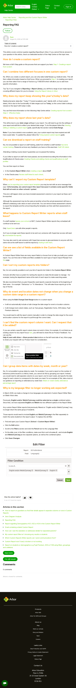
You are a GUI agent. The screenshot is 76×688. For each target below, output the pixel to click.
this (4, 260)
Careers (38, 639)
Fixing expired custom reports (49, 135)
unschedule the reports (13, 235)
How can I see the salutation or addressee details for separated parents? (31, 531)
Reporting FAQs (11, 20)
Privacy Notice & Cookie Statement (38, 652)
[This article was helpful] (24, 498)
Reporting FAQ (10, 520)
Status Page (47, 7)
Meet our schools (38, 629)
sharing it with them (45, 243)
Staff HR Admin (63, 147)
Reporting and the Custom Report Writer (33, 17)
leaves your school (22, 221)
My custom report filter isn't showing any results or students (26, 534)
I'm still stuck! (10, 559)
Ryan (12, 37)
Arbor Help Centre (9, 17)
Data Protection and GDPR (38, 648)
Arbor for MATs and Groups (38, 616)
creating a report (36, 171)
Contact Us (57, 7)
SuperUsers (11, 228)
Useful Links (38, 645)
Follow (7, 31)
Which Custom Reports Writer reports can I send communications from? (30, 538)
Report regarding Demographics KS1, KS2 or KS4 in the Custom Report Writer (32, 524)
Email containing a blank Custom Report (19, 527)
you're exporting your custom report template (24, 184)
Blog (38, 625)
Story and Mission (38, 632)
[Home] (8, 5)
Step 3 (53, 79)
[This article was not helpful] (30, 498)
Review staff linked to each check (31, 174)
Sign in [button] (68, 7)
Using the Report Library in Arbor (46, 91)
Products (38, 609)
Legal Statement (38, 655)
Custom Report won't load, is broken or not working (23, 541)
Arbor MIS (38, 612)
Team (38, 636)
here (30, 333)
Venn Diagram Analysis (13, 516)
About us (38, 622)
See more (9, 553)
